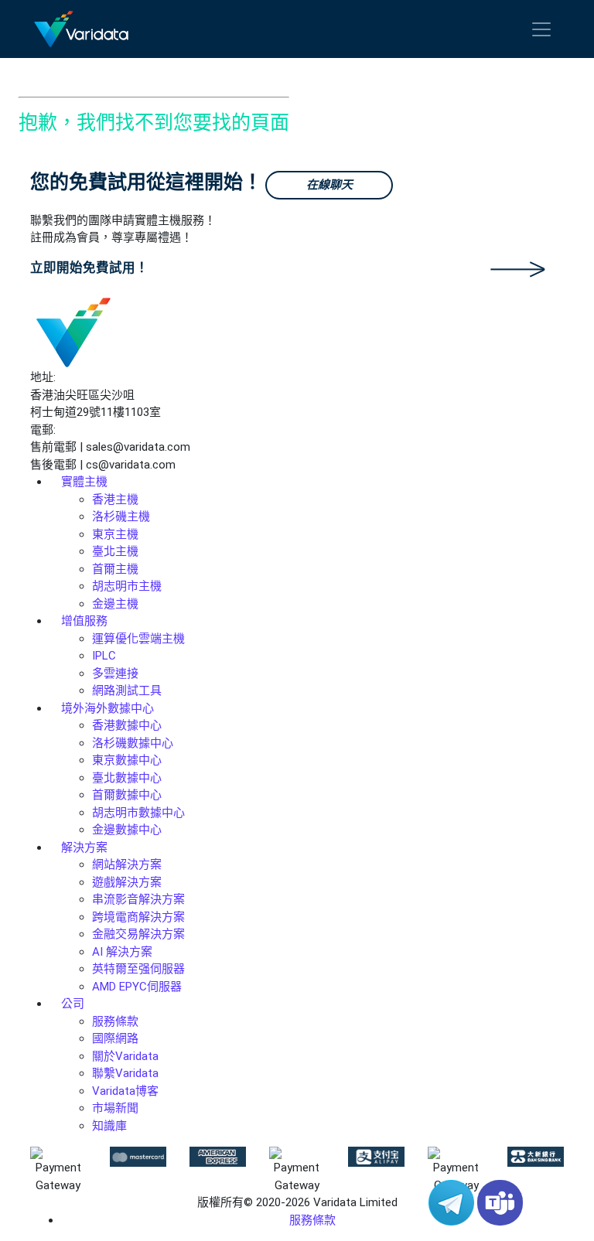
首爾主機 (115, 569)
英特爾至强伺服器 (138, 969)
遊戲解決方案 (127, 882)
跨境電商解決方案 (138, 917)
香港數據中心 (127, 725)
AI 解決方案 (122, 952)
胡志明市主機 (127, 586)
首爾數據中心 (127, 795)
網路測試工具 (127, 690)
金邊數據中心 (127, 830)
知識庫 (109, 1126)
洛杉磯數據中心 (132, 743)
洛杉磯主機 (121, 516)
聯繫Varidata (125, 1073)
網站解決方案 (127, 864)
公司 (72, 1004)
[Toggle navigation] (541, 29)
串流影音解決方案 (138, 899)
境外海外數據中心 (107, 708)
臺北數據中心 (127, 778)
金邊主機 (115, 604)
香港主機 (115, 499)
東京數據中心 (127, 760)
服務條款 (115, 1021)
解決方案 (84, 847)
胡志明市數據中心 (138, 813)
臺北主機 (115, 551)
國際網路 (115, 1038)
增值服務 (84, 621)
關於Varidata (125, 1056)
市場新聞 (115, 1108)
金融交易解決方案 (138, 934)
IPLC (104, 656)
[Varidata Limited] (81, 29)
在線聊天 (329, 185)
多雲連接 (115, 673)
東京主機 (115, 534)
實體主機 (84, 482)
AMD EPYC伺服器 (137, 987)
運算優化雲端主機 (138, 639)
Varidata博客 (125, 1091)
